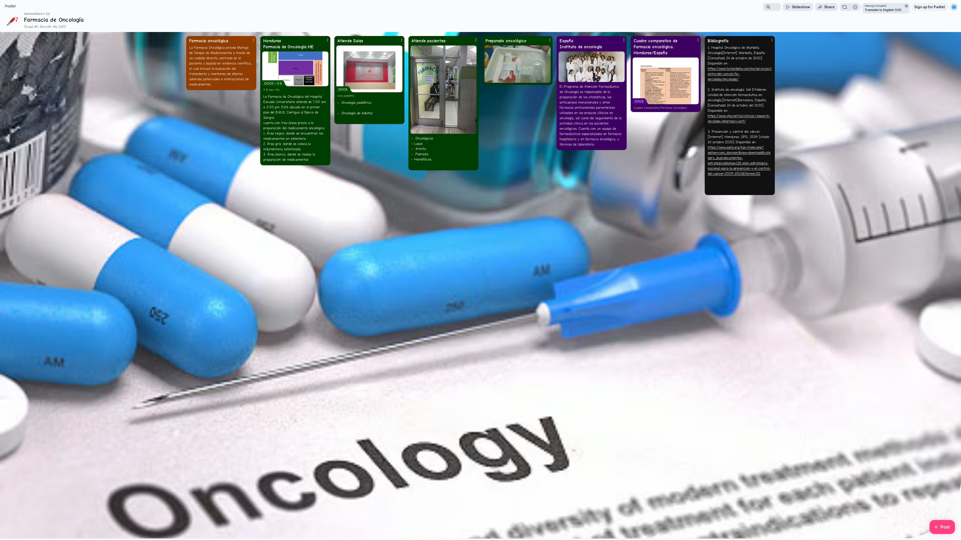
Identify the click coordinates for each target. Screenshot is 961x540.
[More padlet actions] (855, 7)
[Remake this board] (845, 7)
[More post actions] (253, 40)
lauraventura (33, 14)
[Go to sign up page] (954, 7)
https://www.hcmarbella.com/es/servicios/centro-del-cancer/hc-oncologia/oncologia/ (740, 73)
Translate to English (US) (883, 10)
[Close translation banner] (906, 6)
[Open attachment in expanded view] (443, 90)
